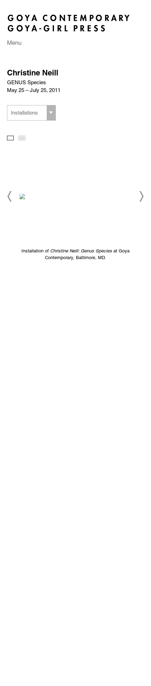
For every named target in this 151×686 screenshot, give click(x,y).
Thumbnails (22, 138)
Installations (24, 113)
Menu (14, 42)
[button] (10, 196)
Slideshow (10, 138)
